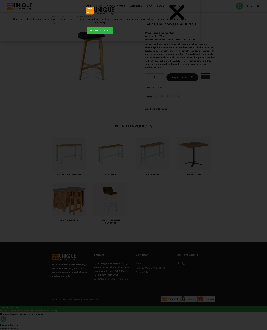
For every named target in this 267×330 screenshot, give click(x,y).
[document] (133, 165)
